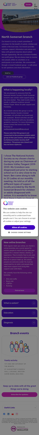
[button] (19, 232)
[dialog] (19, 217)
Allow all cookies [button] (19, 227)
